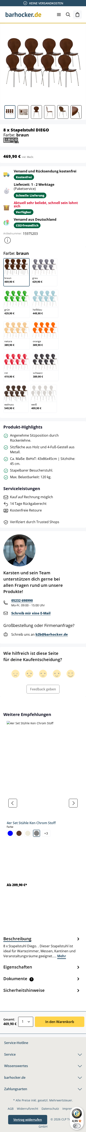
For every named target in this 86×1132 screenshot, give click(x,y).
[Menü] (59, 14)
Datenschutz (50, 1109)
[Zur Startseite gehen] (23, 14)
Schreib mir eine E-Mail (31, 613)
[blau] (10, 833)
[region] (43, 803)
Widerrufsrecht (27, 1109)
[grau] (36, 833)
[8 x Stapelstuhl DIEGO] (43, 63)
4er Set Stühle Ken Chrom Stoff (31, 823)
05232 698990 (22, 600)
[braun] (19, 833)
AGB (11, 1109)
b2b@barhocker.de (51, 634)
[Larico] (11, 140)
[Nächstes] (73, 803)
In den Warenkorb (59, 1021)
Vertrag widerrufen (27, 1119)
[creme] (27, 833)
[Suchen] (68, 14)
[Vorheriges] (12, 803)
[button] (7, 240)
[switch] (77, 1126)
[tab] (42, 947)
